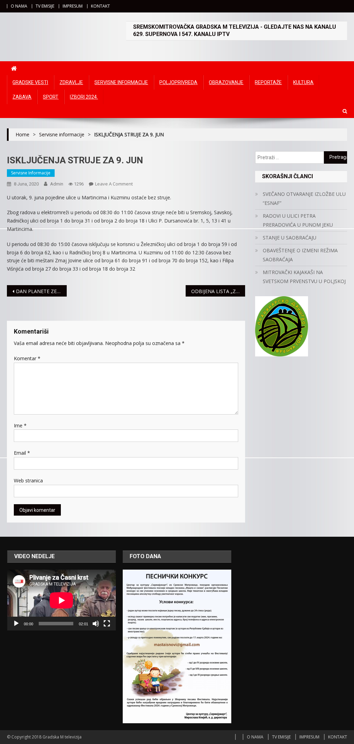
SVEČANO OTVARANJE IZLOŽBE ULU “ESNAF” (304, 198)
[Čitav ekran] (106, 623)
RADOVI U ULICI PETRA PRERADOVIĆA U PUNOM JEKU (298, 220)
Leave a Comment (114, 184)
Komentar (27, 358)
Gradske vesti (30, 82)
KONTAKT (100, 6)
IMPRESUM (73, 6)
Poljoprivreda (178, 82)
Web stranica (28, 480)
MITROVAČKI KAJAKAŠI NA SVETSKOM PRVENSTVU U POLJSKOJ (304, 276)
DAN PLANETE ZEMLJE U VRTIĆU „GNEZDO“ (41, 291)
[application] (61, 600)
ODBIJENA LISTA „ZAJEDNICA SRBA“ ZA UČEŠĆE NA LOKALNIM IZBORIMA (218, 291)
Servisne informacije (121, 82)
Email (22, 453)
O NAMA (19, 6)
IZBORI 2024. (84, 97)
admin (56, 184)
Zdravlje (71, 82)
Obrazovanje (226, 82)
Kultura (303, 82)
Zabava (21, 97)
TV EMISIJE (45, 6)
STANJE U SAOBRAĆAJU (289, 237)
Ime (20, 425)
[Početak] (16, 623)
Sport (50, 97)
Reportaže (268, 82)
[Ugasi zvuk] (95, 623)
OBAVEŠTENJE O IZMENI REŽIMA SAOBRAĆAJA (300, 255)
